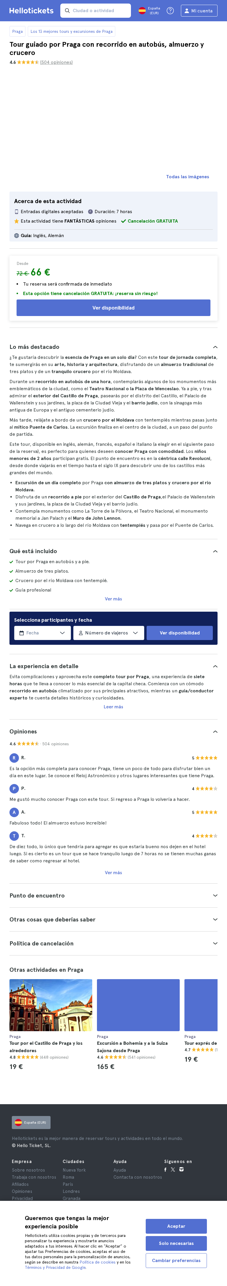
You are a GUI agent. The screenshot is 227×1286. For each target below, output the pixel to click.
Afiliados (20, 1184)
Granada (71, 1198)
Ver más (113, 599)
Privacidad (22, 1198)
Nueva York (74, 1170)
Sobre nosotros (28, 1170)
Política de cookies (98, 1262)
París (68, 1184)
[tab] (113, 347)
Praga (17, 31)
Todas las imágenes (187, 176)
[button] (113, 347)
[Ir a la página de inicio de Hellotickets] (32, 10)
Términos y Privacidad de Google (55, 1267)
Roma (68, 1177)
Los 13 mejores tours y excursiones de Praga (71, 31)
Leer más (113, 707)
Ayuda (120, 1170)
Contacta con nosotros (138, 1177)
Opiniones (22, 1191)
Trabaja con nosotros (34, 1177)
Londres (71, 1191)
